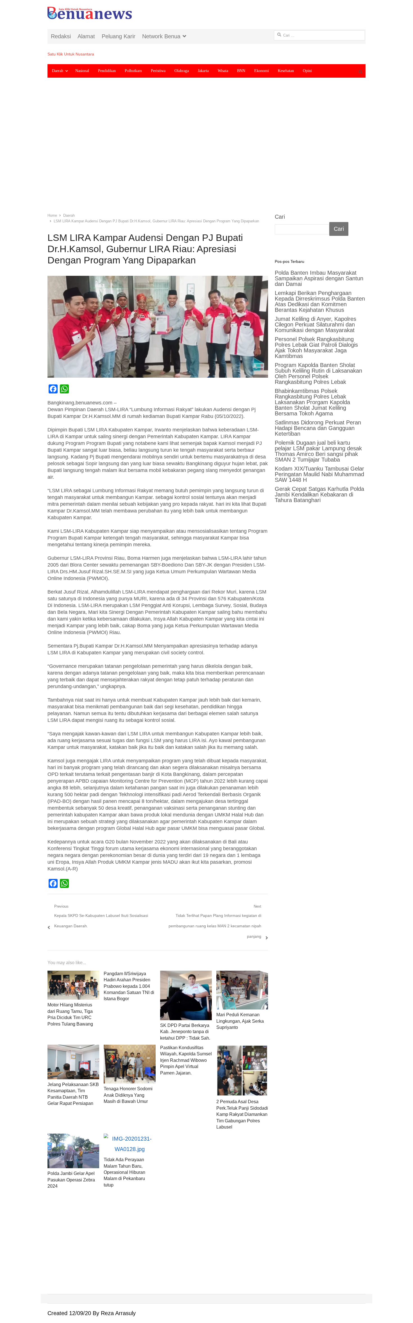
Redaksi (61, 36)
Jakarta (203, 71)
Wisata (223, 71)
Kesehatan (286, 71)
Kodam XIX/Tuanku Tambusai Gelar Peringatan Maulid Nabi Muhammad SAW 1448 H (319, 474)
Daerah (57, 71)
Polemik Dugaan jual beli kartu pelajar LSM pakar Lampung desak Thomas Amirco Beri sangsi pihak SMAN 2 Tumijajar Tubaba (318, 451)
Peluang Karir (118, 36)
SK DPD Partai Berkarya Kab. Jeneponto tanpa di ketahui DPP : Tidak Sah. (185, 1031)
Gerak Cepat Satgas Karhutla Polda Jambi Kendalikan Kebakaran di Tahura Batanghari (319, 494)
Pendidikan (107, 71)
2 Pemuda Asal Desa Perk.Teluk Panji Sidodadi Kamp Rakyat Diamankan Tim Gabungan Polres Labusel (242, 1114)
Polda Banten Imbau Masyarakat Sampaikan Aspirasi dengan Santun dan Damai (319, 278)
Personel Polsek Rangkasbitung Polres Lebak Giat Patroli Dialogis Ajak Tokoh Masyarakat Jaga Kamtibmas (316, 347)
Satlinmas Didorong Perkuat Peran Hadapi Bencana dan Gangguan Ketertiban (318, 428)
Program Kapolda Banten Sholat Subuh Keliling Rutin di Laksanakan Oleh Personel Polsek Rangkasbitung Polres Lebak (318, 373)
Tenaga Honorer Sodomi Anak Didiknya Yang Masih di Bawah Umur (128, 1095)
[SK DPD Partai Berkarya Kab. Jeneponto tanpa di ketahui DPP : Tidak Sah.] (186, 995)
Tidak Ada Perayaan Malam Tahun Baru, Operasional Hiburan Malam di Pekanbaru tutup (124, 1172)
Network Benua (161, 36)
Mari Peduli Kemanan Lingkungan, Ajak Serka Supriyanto (240, 1021)
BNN (241, 71)
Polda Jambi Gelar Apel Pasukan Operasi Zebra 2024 (71, 1179)
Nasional (82, 71)
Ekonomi (261, 71)
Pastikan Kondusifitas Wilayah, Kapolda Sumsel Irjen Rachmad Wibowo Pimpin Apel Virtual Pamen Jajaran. (186, 1060)
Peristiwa (158, 71)
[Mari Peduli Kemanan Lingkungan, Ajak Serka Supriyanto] (242, 990)
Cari (280, 217)
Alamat (86, 36)
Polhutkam (133, 71)
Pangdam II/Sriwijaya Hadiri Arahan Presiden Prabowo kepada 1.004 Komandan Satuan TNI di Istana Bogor (129, 986)
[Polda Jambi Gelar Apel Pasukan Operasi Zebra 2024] (73, 1151)
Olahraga (181, 71)
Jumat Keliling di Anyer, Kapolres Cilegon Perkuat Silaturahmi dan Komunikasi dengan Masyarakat (315, 324)
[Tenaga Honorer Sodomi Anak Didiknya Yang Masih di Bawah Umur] (129, 1064)
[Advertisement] (206, 149)
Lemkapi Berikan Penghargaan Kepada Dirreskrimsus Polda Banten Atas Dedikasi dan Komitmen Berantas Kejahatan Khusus (320, 301)
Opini (307, 71)
